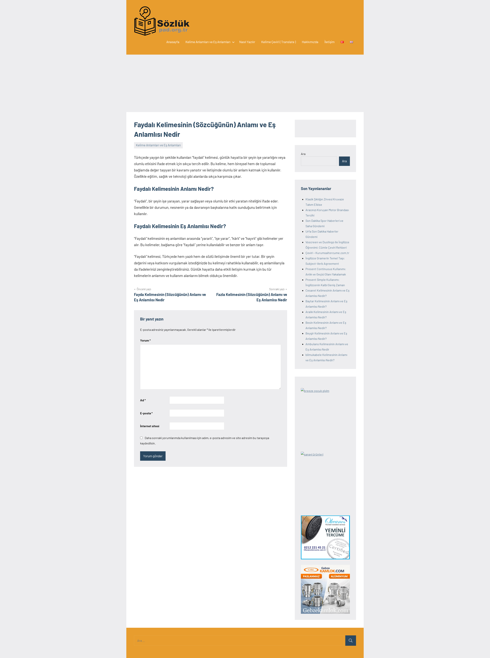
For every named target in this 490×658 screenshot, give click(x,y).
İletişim (329, 42)
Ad (143, 400)
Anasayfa (172, 42)
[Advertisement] (245, 83)
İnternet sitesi (149, 426)
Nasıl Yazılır (247, 42)
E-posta (146, 413)
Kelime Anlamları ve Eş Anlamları (207, 42)
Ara (303, 154)
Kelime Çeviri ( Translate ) (278, 42)
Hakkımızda (310, 42)
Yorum (145, 340)
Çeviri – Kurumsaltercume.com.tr (327, 253)
